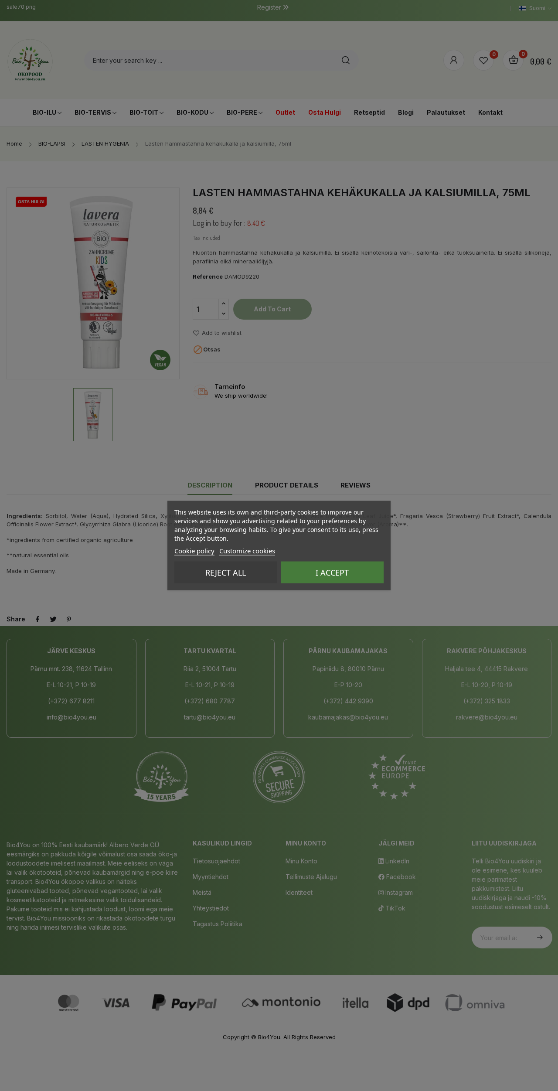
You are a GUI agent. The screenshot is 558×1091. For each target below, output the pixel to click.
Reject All (225, 572)
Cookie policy (194, 550)
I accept (332, 572)
